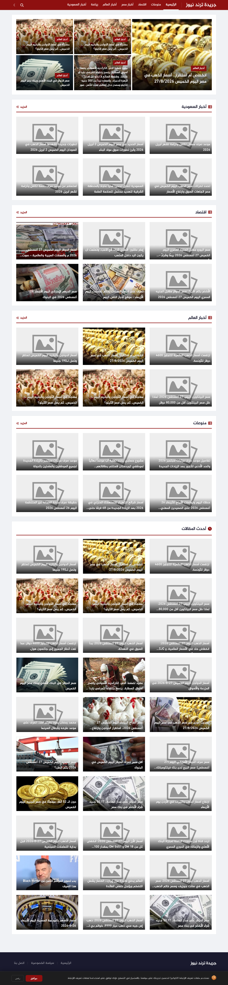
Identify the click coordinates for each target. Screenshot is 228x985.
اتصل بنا (19, 963)
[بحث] (22, 5)
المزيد (23, 106)
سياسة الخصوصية (42, 963)
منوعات (156, 4)
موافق (34, 978)
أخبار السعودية (76, 4)
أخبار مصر (127, 4)
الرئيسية (171, 4)
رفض (17, 978)
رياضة (94, 4)
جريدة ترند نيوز (201, 4)
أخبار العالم (110, 4)
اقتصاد (142, 4)
